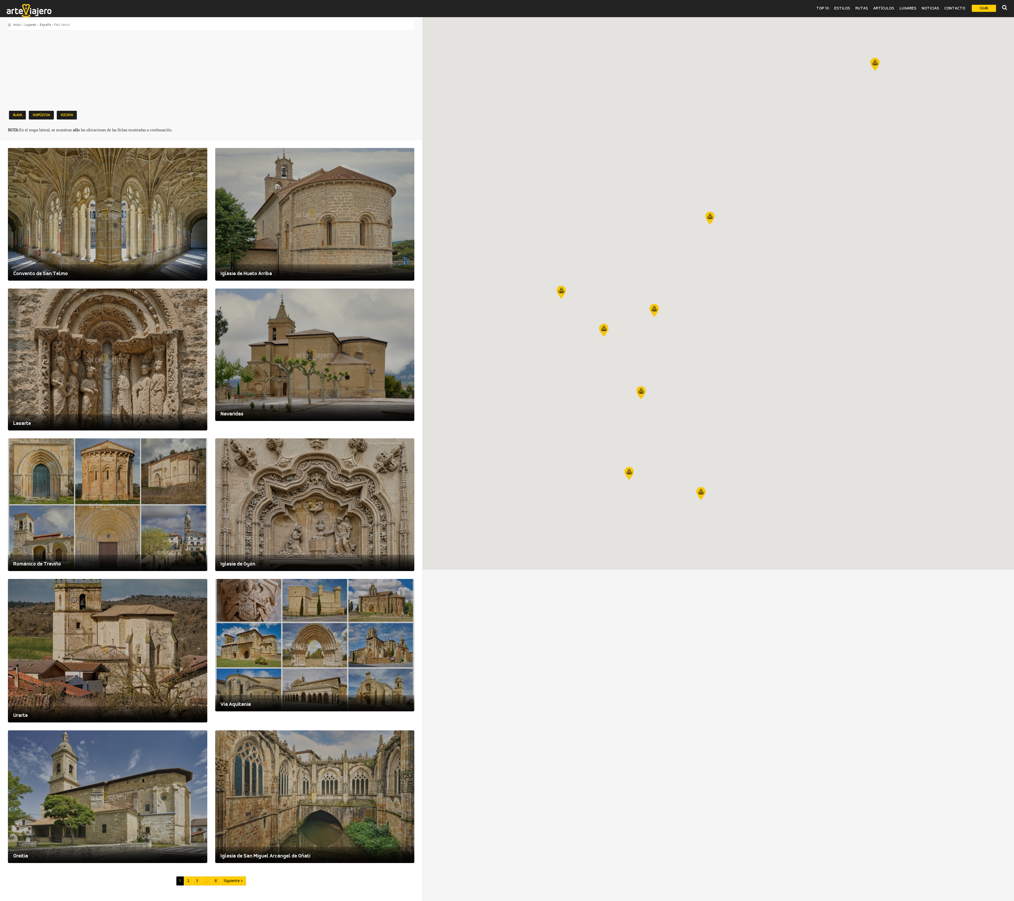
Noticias (930, 8)
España (45, 25)
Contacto (954, 8)
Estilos (842, 8)
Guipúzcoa (41, 115)
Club (984, 8)
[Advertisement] (211, 70)
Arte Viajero (29, 10)
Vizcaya (67, 115)
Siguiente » (233, 881)
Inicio (17, 25)
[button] (875, 64)
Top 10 (822, 8)
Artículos (883, 8)
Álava (17, 115)
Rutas (861, 8)
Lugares (907, 8)
